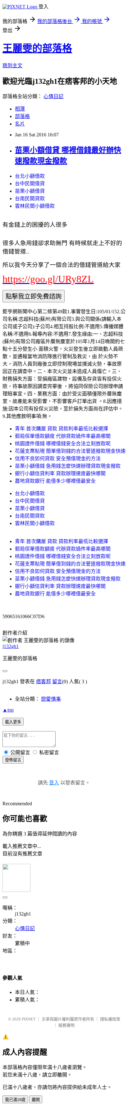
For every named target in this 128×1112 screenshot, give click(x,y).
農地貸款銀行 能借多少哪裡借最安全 (55, 481)
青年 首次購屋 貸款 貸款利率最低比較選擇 (61, 428)
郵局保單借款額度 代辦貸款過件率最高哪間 (63, 436)
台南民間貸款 (30, 198)
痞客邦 (43, 681)
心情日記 (53, 96)
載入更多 (13, 722)
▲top (8, 709)
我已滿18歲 (15, 1099)
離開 (36, 1099)
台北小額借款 (30, 176)
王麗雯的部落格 (37, 48)
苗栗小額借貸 (30, 191)
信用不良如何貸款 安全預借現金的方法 (58, 458)
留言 (57, 681)
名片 (20, 123)
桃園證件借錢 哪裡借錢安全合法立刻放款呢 (63, 443)
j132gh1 (10, 646)
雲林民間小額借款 (35, 206)
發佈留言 (13, 760)
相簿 (20, 108)
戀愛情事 (51, 699)
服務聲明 (66, 1025)
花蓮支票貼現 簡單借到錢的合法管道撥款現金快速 (70, 451)
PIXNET (29, 1019)
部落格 (22, 116)
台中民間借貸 (30, 183)
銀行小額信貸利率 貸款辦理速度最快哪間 (60, 473)
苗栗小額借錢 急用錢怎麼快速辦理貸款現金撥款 (68, 466)
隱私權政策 (110, 1019)
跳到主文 (12, 65)
